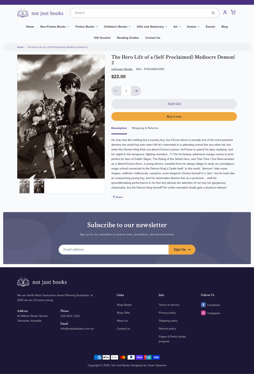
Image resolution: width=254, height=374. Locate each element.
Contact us (123, 328)
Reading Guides (128, 37)
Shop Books (124, 304)
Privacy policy (167, 312)
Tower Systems (156, 365)
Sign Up (180, 249)
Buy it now (174, 116)
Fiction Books (84, 26)
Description (119, 128)
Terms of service (169, 304)
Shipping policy (168, 320)
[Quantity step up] (136, 91)
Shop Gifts (123, 312)
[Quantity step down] (116, 91)
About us (122, 320)
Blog (224, 26)
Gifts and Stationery (150, 26)
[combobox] (139, 13)
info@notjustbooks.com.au (77, 328)
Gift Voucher (102, 37)
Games (191, 26)
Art (175, 26)
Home (30, 26)
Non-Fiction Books (53, 26)
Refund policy (167, 328)
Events (210, 26)
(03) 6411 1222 (70, 315)
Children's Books (115, 26)
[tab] (121, 129)
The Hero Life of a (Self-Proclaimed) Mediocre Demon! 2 (57, 47)
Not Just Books (120, 365)
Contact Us (152, 37)
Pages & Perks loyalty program (172, 339)
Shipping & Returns (145, 128)
